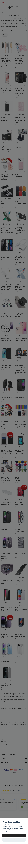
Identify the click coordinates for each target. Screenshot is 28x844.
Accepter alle (14, 835)
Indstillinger (14, 839)
